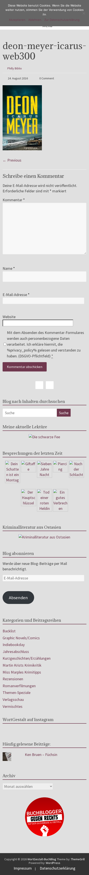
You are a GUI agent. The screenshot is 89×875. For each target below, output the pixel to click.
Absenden (18, 597)
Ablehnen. (35, 19)
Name (9, 268)
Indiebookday (14, 644)
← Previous (12, 160)
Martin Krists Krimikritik (22, 665)
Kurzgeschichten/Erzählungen (27, 658)
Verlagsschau (13, 699)
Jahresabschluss (16, 651)
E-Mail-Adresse (16, 294)
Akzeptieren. (17, 19)
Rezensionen (13, 678)
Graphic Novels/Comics (21, 637)
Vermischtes (12, 706)
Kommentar (14, 199)
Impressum (23, 868)
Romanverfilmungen (19, 685)
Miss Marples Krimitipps (22, 672)
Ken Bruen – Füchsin (41, 754)
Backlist (9, 630)
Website (9, 316)
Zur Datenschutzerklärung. (62, 19)
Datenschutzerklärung (57, 868)
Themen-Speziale (16, 692)
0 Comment (46, 78)
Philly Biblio (14, 68)
